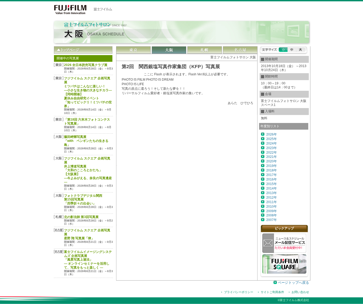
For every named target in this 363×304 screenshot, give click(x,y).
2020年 (271, 161)
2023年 (271, 148)
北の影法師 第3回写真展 (81, 217)
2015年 (271, 184)
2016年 (271, 179)
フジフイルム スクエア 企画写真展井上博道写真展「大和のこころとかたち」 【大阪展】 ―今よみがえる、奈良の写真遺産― (88, 170)
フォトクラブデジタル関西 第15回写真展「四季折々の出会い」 (83, 200)
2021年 (271, 157)
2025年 (271, 139)
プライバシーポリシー (238, 292)
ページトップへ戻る (293, 283)
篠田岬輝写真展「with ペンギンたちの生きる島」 (86, 141)
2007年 (271, 220)
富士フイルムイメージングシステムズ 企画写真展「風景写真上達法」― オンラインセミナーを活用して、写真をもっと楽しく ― (88, 260)
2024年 (271, 143)
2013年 (271, 193)
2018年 (271, 170)
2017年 (271, 175)
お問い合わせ (300, 292)
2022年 (271, 152)
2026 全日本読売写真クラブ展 (85, 65)
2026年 (271, 134)
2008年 (271, 215)
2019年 (271, 166)
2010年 (271, 206)
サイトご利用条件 (272, 292)
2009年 (271, 211)
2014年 (271, 188)
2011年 (271, 202)
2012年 (271, 197)
